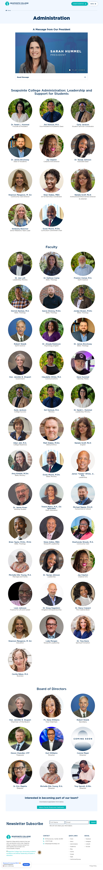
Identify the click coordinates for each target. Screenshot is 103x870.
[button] (51, 77)
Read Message (23, 77)
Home (9, 10)
